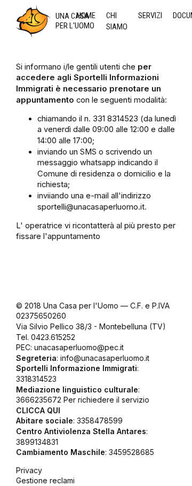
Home (85, 15)
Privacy (29, 470)
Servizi (150, 15)
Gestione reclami (45, 480)
